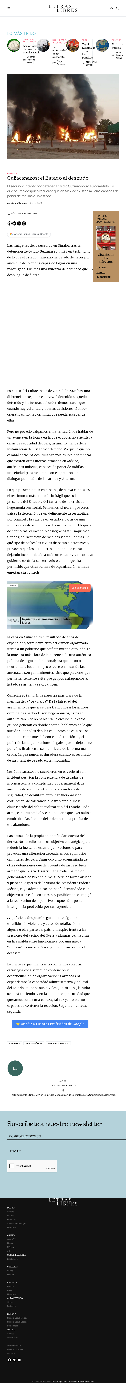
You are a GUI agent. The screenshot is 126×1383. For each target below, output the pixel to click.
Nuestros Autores (15, 1349)
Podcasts (11, 1306)
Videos (10, 1302)
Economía (11, 1219)
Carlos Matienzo (63, 1085)
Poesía (10, 1270)
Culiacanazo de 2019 (44, 391)
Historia (10, 1286)
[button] (10, 8)
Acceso (10, 1333)
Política (116, 40)
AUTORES (88, 1106)
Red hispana (59, 40)
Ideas (9, 1290)
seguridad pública (58, 1043)
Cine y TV (11, 1239)
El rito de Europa (117, 46)
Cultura (10, 1211)
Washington (60, 42)
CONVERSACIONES (16, 1255)
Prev (97, 246)
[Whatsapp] (24, 223)
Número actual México (17, 1317)
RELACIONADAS (32, 1106)
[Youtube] (19, 1360)
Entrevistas (12, 1258)
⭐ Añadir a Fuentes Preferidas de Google (50, 1024)
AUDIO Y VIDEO (15, 1298)
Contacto (11, 1353)
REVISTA (11, 1314)
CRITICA (11, 1235)
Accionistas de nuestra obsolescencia (31, 49)
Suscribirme (12, 1337)
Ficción (10, 1274)
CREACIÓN (12, 1266)
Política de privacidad (84, 1381)
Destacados (12, 1325)
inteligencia (16, 907)
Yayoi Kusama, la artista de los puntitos (88, 51)
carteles (14, 1043)
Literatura (11, 1227)
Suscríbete (103, 276)
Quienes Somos (14, 1345)
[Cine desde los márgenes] (106, 239)
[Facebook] (10, 223)
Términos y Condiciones (62, 1381)
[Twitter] (14, 223)
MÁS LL (11, 1329)
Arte (84, 40)
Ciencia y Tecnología (30, 40)
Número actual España (17, 1321)
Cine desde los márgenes (106, 258)
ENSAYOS (12, 1282)
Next (114, 246)
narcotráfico (34, 1043)
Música (10, 1247)
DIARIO (11, 1207)
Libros (10, 1243)
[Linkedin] (19, 223)
